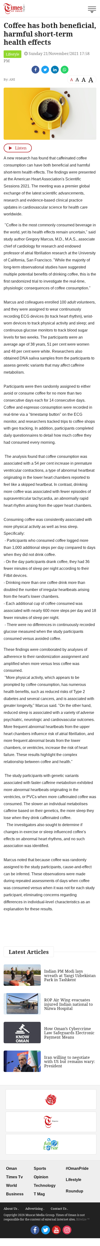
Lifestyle (12, 54)
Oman (11, 1168)
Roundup (74, 1191)
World (11, 1185)
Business (15, 1194)
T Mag (39, 1194)
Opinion (41, 1177)
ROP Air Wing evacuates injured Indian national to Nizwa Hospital (68, 1004)
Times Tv (14, 1177)
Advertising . (34, 1208)
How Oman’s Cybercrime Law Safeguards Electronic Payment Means (69, 1033)
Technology (45, 1185)
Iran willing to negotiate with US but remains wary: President (69, 1062)
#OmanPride (77, 1168)
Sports (40, 1168)
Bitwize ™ (83, 1219)
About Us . (11, 1208)
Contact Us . (59, 1208)
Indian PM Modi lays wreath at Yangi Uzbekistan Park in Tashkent (70, 975)
